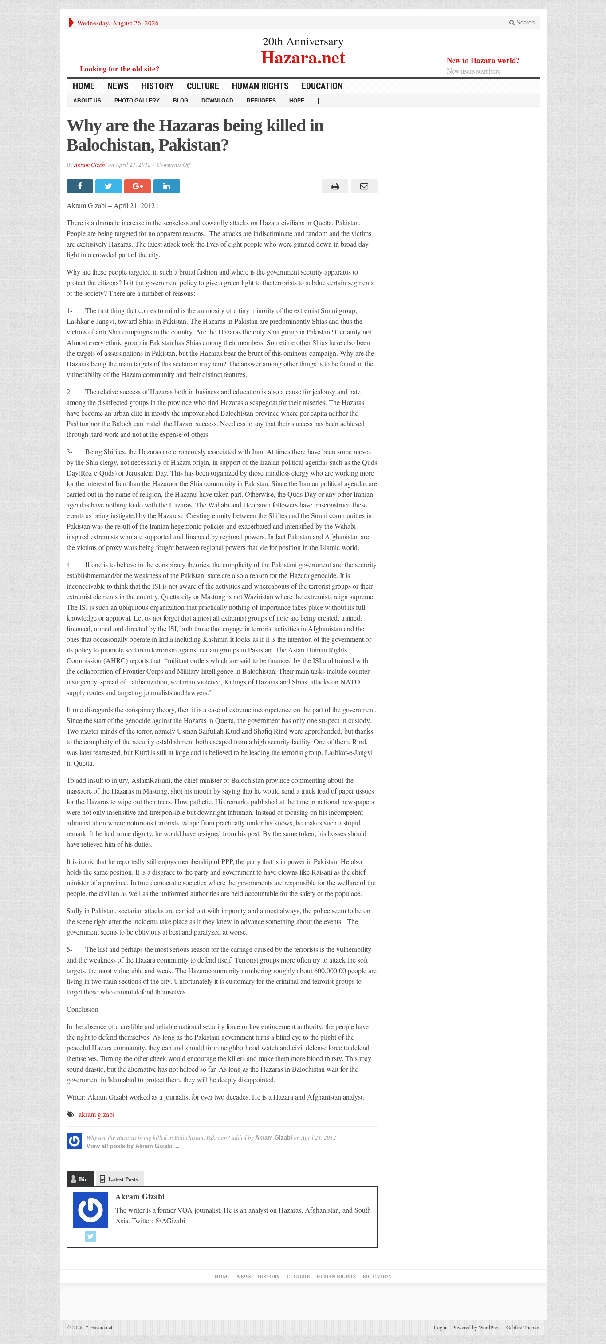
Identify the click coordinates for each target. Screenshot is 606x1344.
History (158, 86)
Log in (441, 1327)
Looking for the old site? (120, 68)
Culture (203, 86)
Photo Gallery (137, 101)
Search (525, 22)
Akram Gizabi (90, 165)
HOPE (296, 101)
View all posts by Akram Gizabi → (133, 1146)
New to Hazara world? (483, 60)
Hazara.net (303, 56)
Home (83, 86)
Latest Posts (123, 1179)
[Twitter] (90, 1236)
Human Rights (260, 86)
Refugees (261, 101)
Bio (83, 1179)
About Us (87, 101)
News (118, 86)
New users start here (474, 71)
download (217, 101)
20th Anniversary (303, 40)
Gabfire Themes (523, 1327)
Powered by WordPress (477, 1327)
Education (322, 86)
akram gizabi (96, 1114)
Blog (180, 101)
